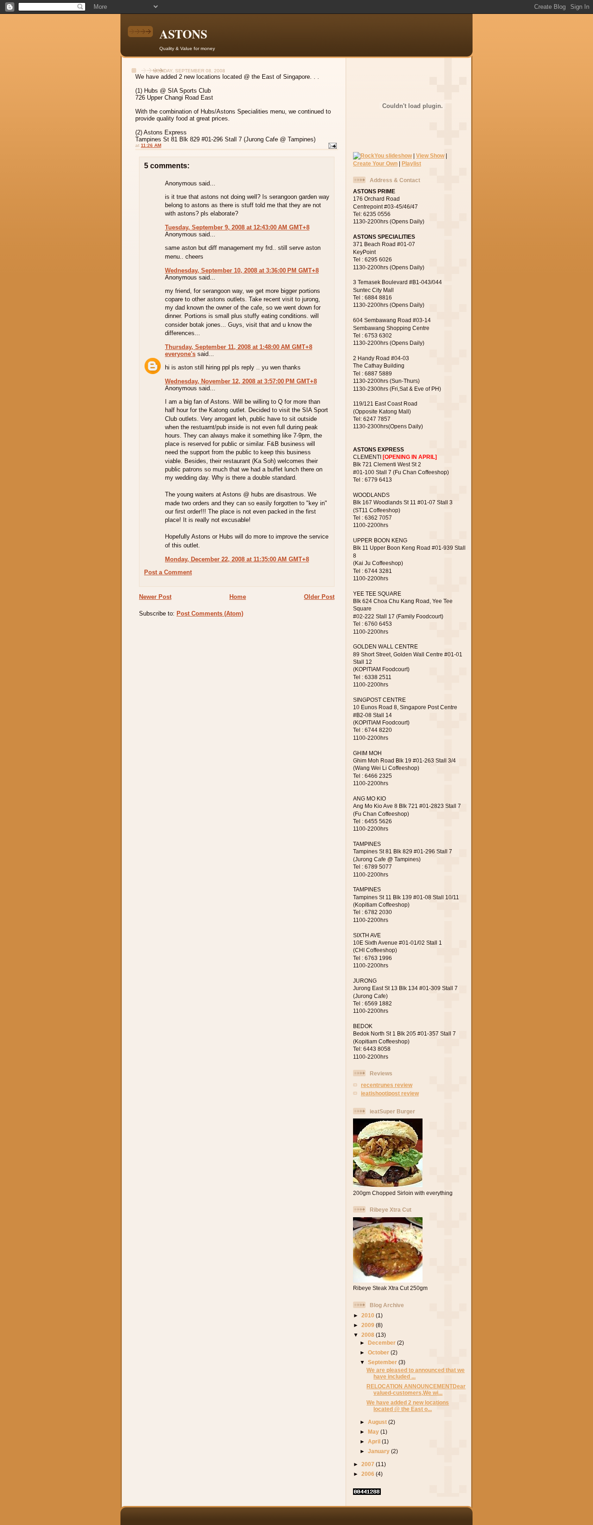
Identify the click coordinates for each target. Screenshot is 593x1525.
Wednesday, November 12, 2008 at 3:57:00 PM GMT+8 (241, 381)
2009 (368, 1325)
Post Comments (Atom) (210, 613)
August (378, 1422)
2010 (368, 1315)
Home (237, 596)
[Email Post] (332, 145)
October (379, 1352)
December (382, 1343)
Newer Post (155, 596)
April (375, 1441)
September (383, 1362)
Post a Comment (168, 572)
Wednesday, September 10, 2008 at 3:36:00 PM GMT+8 (242, 270)
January (379, 1451)
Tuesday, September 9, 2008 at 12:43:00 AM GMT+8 (237, 227)
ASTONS (183, 34)
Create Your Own (375, 163)
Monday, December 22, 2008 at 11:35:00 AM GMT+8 (237, 559)
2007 (368, 1464)
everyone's (180, 353)
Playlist (411, 163)
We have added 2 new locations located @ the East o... (407, 1405)
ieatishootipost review (390, 1093)
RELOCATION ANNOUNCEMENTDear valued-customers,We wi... (416, 1389)
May (374, 1432)
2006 (368, 1474)
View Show (430, 155)
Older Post (319, 596)
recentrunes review (386, 1085)
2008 (368, 1335)
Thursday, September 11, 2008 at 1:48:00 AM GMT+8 (238, 346)
